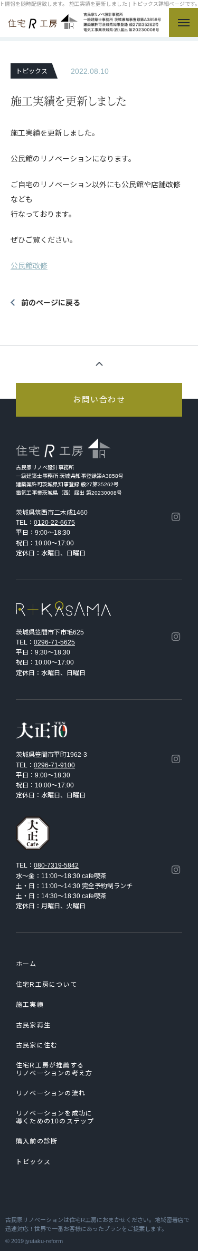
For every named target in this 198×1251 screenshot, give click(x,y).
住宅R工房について (46, 984)
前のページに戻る (50, 303)
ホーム (26, 964)
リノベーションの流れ (51, 1093)
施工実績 (30, 1004)
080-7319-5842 (56, 865)
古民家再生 (33, 1025)
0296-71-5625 (54, 642)
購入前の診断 (37, 1141)
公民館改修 (29, 266)
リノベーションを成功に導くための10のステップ (55, 1117)
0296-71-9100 (54, 765)
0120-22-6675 (54, 522)
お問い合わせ (99, 399)
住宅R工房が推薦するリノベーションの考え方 (54, 1069)
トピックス (33, 1162)
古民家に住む (37, 1045)
